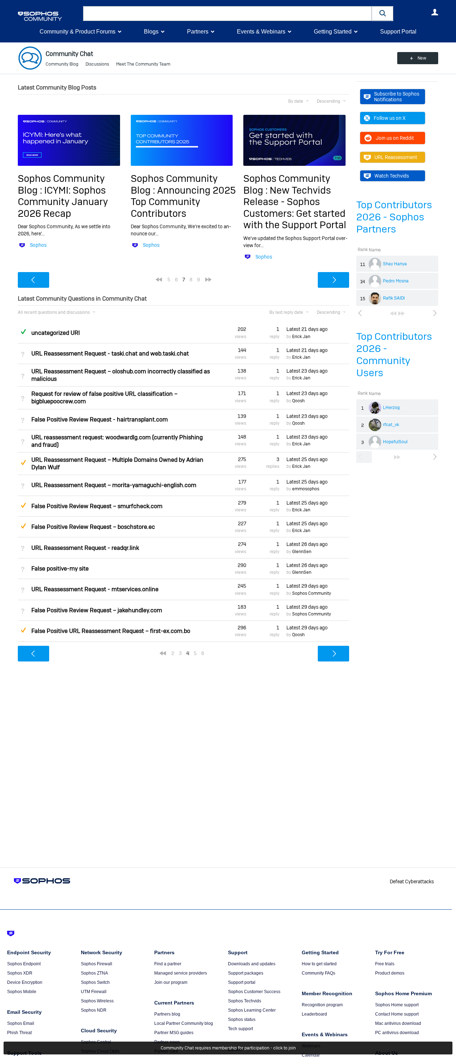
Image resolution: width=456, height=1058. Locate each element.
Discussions (97, 64)
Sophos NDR (94, 1010)
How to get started (319, 963)
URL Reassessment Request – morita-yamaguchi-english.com (113, 485)
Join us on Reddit (395, 138)
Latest (307, 329)
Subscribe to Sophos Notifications (396, 97)
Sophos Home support (397, 1004)
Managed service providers (180, 973)
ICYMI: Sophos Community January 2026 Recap (63, 202)
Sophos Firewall (96, 963)
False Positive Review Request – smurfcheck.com (96, 506)
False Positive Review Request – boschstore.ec (93, 527)
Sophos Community (311, 593)
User (434, 12)
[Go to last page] (401, 313)
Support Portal (398, 32)
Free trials (384, 963)
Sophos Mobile (21, 991)
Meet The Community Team (143, 64)
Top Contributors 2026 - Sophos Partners (394, 217)
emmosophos (305, 489)
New (422, 58)
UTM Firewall (94, 991)
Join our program (170, 982)
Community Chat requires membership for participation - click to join (228, 1048)
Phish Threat (19, 1032)
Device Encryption (24, 982)
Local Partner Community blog (183, 1023)
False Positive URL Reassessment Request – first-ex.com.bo (110, 631)
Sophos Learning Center (252, 1010)
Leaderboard (314, 1014)
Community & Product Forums (77, 32)
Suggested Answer (23, 462)
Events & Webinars (261, 32)
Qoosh (298, 401)
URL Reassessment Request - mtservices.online (95, 589)
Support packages (245, 973)
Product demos (389, 973)
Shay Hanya (395, 264)
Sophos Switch (95, 982)
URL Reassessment (395, 157)
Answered (23, 331)
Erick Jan (301, 336)
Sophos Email (20, 1023)
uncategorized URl (55, 333)
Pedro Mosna (396, 281)
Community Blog (62, 64)
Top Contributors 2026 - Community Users (394, 354)
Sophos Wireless (97, 1000)
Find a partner (167, 963)
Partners (197, 32)
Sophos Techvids (244, 1000)
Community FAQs (318, 973)
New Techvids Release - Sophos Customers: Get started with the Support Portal (294, 207)
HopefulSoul (395, 442)
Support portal (241, 982)
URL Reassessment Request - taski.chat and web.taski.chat (110, 353)
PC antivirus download (397, 1032)
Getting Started (333, 32)
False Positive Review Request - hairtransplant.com (99, 419)
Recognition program (322, 1004)
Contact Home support (397, 1014)
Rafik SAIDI (394, 298)
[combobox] (227, 13)
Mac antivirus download (398, 1023)
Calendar (311, 1055)
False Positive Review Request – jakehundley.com (96, 610)
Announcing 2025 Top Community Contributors (183, 202)
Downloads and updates (251, 963)
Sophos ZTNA (94, 973)
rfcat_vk (391, 425)
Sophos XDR (19, 973)
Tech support (240, 1028)
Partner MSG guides (173, 1032)
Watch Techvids (391, 176)
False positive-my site (60, 568)
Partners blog (167, 1014)
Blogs (151, 32)
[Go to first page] (393, 313)
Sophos (38, 245)
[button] (382, 13)
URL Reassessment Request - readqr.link (85, 548)
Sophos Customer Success (254, 991)
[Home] (49, 16)
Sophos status (241, 1019)
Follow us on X (389, 118)
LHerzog (391, 407)
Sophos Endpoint (24, 963)
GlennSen (301, 551)
